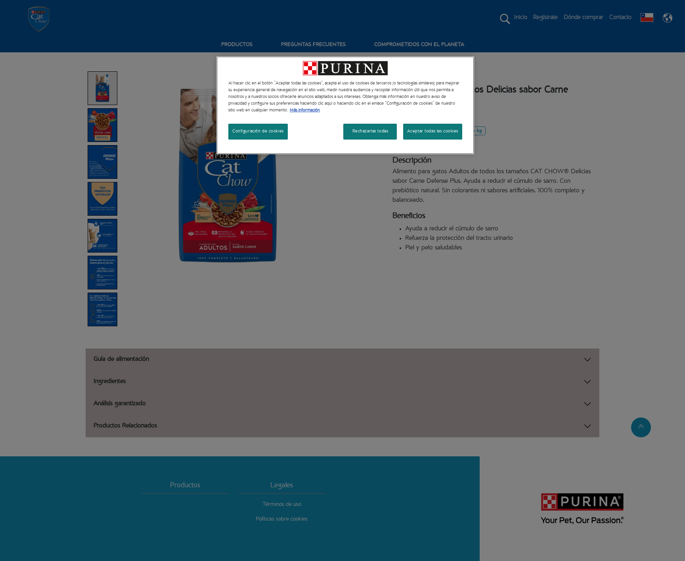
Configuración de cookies (258, 131)
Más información (305, 110)
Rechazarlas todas (370, 131)
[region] (345, 105)
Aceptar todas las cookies (432, 131)
